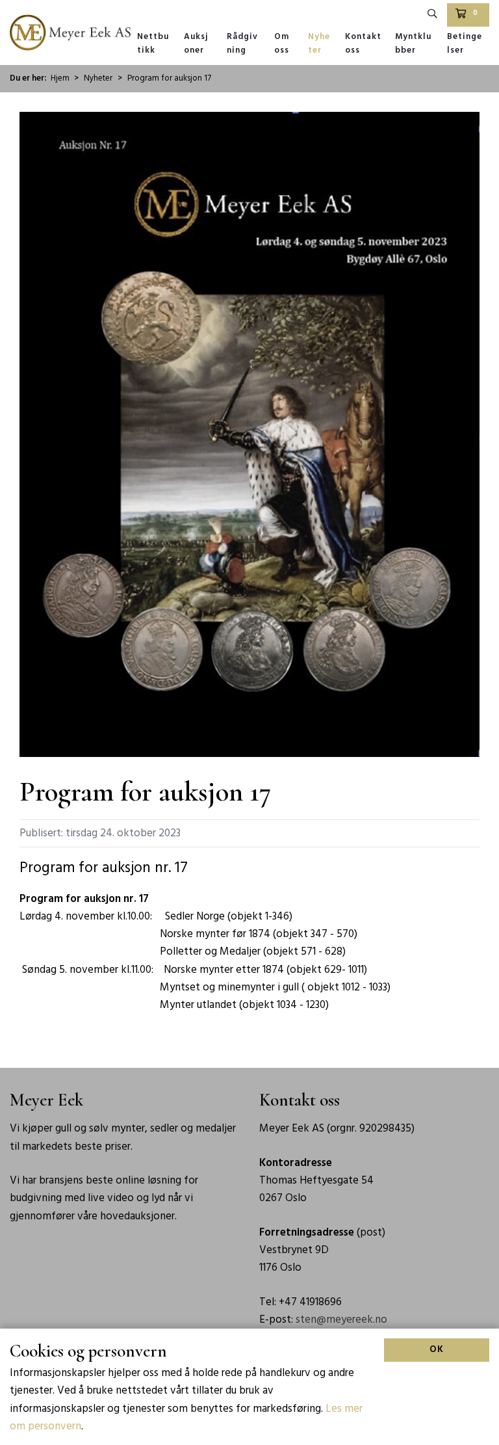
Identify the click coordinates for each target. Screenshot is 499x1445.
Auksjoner (196, 43)
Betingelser (464, 43)
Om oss (281, 43)
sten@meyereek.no (341, 1320)
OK (436, 1349)
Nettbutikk (153, 43)
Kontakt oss (363, 43)
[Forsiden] (70, 32)
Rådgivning (242, 43)
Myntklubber (413, 43)
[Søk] (432, 15)
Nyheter (319, 43)
